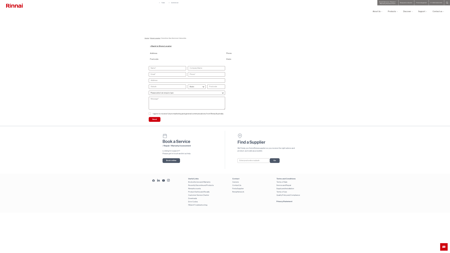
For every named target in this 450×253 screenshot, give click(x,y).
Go (274, 160)
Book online (171, 160)
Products (392, 11)
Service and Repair (283, 185)
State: (229, 59)
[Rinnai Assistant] (444, 247)
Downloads (192, 198)
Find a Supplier (238, 189)
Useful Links (193, 179)
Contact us (437, 11)
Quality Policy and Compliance (288, 195)
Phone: (229, 53)
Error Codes (193, 202)
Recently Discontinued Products (201, 185)
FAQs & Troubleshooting (197, 205)
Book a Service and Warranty (199, 182)
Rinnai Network (238, 192)
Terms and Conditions (286, 179)
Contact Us (236, 185)
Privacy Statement (284, 201)
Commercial (174, 2)
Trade (163, 2)
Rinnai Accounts (194, 189)
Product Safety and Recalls (199, 192)
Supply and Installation (285, 189)
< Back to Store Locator (161, 46)
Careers (235, 182)
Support (421, 11)
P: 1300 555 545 (436, 2)
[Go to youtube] (163, 180)
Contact (235, 179)
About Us (377, 11)
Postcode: (154, 59)
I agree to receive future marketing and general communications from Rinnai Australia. (188, 114)
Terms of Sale (281, 182)
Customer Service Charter (198, 195)
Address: (154, 53)
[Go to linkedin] (158, 180)
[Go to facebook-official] (153, 180)
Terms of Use (281, 192)
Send (154, 119)
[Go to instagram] (168, 180)
